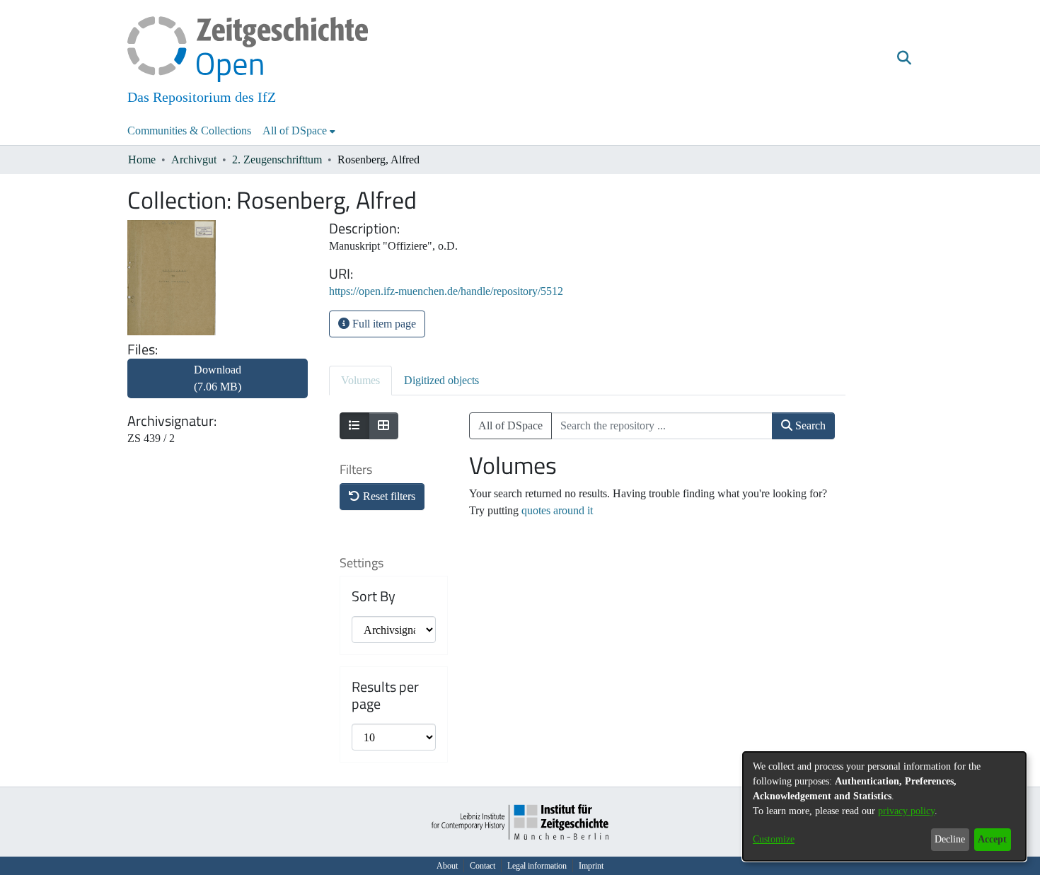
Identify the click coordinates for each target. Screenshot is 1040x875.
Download (217, 378)
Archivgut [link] (193, 159)
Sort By (373, 596)
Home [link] (142, 159)
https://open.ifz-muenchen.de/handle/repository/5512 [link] (446, 291)
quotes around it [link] (557, 510)
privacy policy (906, 811)
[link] (217, 387)
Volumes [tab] (360, 380)
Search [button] (809, 425)
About (447, 866)
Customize (774, 839)
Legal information (537, 866)
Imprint (591, 866)
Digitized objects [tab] (441, 380)
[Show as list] (354, 425)
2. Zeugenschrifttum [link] (277, 159)
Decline (950, 839)
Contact (482, 866)
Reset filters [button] (387, 496)
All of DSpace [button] (294, 130)
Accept (992, 839)
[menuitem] (298, 131)
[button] (904, 58)
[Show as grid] (383, 425)
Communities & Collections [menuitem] (189, 130)
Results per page (385, 695)
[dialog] (884, 806)
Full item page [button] (382, 324)
